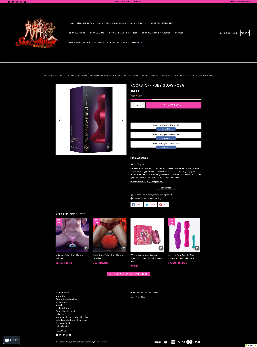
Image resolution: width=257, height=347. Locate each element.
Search (59, 305)
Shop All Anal (97, 33)
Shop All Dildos (77, 33)
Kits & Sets (74, 42)
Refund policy (62, 326)
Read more (166, 187)
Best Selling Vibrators (131, 75)
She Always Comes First (72, 342)
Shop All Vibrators (82, 75)
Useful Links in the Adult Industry (71, 320)
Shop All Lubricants (162, 23)
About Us (60, 296)
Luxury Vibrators (105, 75)
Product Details (139, 158)
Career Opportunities (66, 299)
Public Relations (63, 308)
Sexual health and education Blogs (73, 317)
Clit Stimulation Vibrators (162, 75)
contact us (61, 302)
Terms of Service (64, 323)
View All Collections (118, 42)
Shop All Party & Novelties (156, 33)
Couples (179, 33)
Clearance (98, 42)
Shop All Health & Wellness (123, 33)
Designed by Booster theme (95, 342)
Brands (86, 42)
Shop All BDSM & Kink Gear (111, 23)
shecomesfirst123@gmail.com (238, 2)
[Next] (122, 120)
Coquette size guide (66, 311)
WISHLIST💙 (137, 42)
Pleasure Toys (85, 23)
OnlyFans (60, 314)
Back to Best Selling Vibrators (130, 274)
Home (72, 23)
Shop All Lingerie (138, 23)
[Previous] (59, 120)
